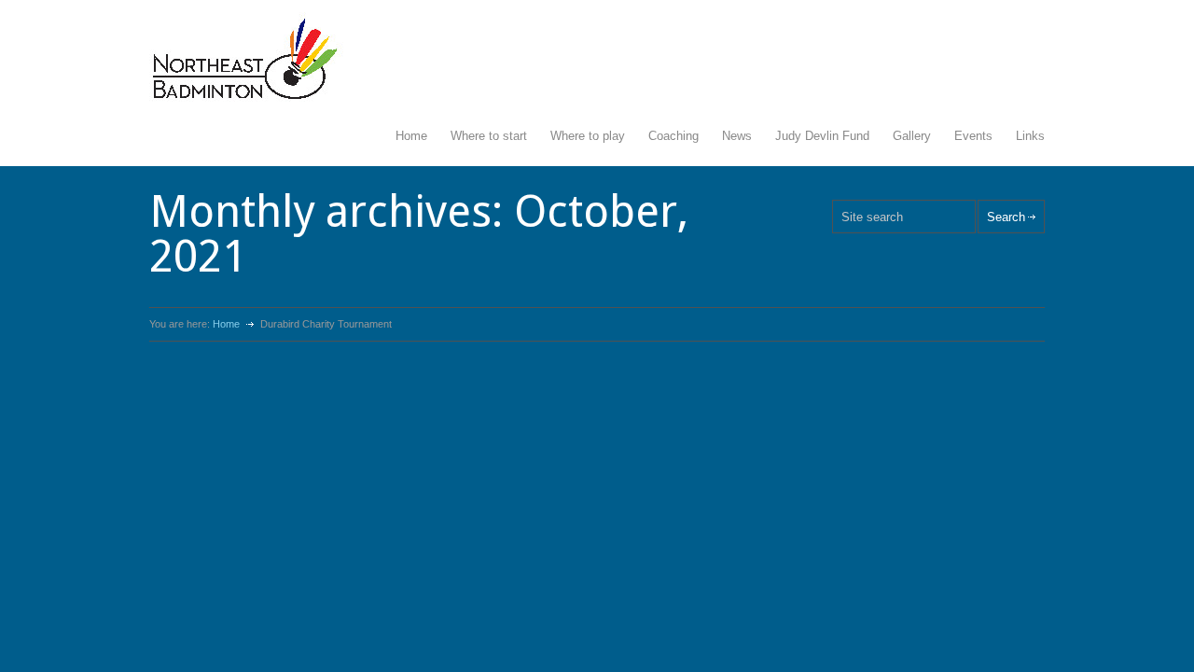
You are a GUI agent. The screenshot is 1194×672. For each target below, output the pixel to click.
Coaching (673, 136)
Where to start (489, 136)
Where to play (587, 136)
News (737, 136)
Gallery (912, 136)
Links (1030, 136)
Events (973, 136)
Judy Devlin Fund (822, 136)
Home (411, 136)
